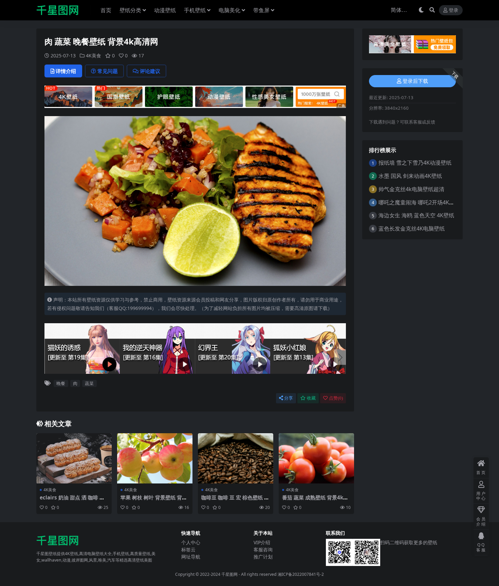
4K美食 (93, 55)
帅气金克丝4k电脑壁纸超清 (411, 189)
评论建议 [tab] (150, 71)
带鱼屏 (261, 10)
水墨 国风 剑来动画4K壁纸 (410, 176)
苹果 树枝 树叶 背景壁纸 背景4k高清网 (154, 500)
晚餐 (60, 383)
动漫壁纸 (165, 10)
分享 (288, 398)
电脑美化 (229, 10)
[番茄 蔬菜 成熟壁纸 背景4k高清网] (316, 458)
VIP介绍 (262, 542)
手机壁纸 (195, 10)
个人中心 (190, 542)
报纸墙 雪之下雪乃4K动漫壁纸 (414, 162)
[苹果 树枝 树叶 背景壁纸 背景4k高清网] (154, 458)
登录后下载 (415, 81)
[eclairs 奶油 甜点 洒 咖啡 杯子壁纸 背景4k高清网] (74, 458)
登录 (453, 10)
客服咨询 (263, 549)
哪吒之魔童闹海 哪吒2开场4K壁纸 (419, 202)
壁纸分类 (130, 10)
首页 (105, 10)
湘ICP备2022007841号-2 (301, 574)
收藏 (311, 398)
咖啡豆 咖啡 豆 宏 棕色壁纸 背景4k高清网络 (235, 500)
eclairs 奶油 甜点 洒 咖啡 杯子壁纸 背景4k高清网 (72, 500)
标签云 (188, 549)
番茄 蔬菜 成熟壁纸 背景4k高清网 (315, 500)
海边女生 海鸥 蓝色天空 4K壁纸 (416, 215)
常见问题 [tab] (107, 71)
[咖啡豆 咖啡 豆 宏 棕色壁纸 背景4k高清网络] (235, 458)
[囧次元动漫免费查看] (195, 96)
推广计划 (263, 556)
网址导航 (190, 556)
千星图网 (229, 574)
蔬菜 (89, 383)
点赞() (336, 398)
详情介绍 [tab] (66, 71)
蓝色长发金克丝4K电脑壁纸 (411, 228)
